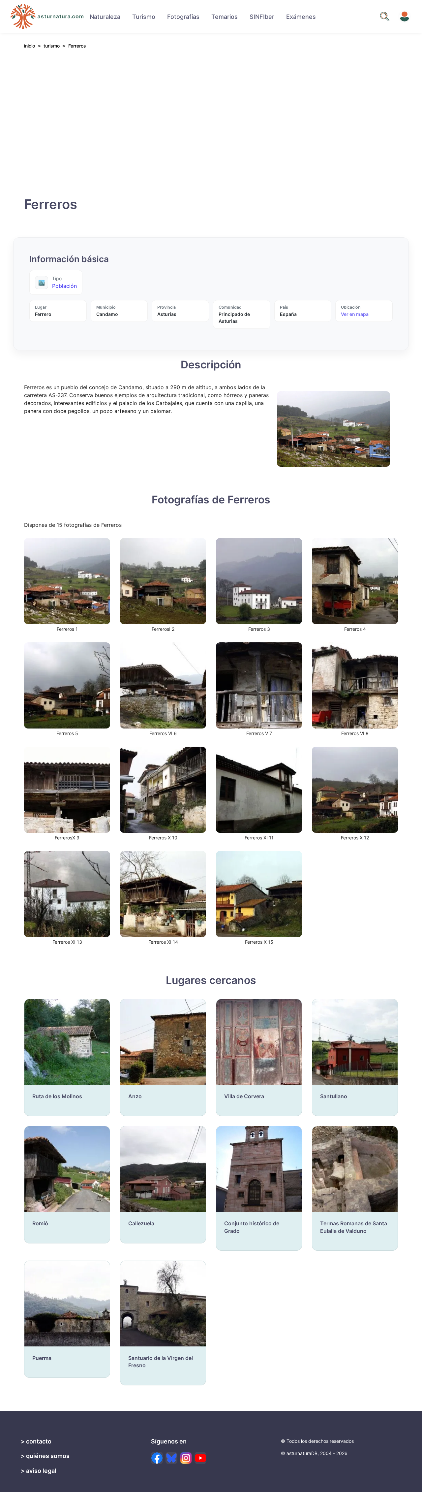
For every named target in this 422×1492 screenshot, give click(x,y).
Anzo (135, 1096)
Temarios (224, 16)
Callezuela (141, 1223)
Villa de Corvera (244, 1096)
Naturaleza (105, 16)
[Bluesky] (171, 1458)
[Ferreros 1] (67, 580)
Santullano (333, 1096)
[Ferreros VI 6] (163, 685)
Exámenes (301, 16)
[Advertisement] (211, 126)
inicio (29, 46)
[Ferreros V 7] (259, 685)
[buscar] (384, 16)
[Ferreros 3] (259, 580)
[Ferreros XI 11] (259, 789)
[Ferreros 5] (67, 685)
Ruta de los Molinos (57, 1096)
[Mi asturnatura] (404, 16)
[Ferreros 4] (355, 580)
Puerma (41, 1358)
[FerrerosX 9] (67, 789)
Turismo (143, 16)
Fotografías (183, 16)
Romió (40, 1223)
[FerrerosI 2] (163, 580)
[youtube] (200, 1458)
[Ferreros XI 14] (163, 893)
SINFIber (262, 16)
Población (64, 286)
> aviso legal (38, 1470)
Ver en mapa (355, 314)
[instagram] (186, 1458)
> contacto (36, 1441)
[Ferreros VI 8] (355, 685)
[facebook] (157, 1458)
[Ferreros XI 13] (67, 893)
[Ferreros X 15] (259, 893)
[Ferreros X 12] (355, 789)
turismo (52, 46)
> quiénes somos (45, 1455)
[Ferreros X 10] (163, 789)
